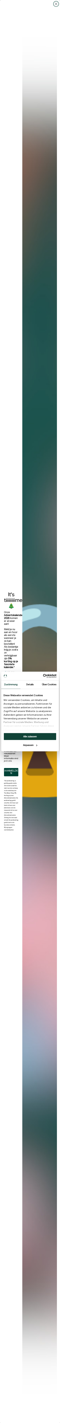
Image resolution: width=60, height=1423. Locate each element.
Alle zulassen (30, 736)
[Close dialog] (56, 4)
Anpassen (28, 745)
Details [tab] (30, 684)
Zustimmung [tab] (11, 684)
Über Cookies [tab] (49, 684)
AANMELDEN (11, 772)
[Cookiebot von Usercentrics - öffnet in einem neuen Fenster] (43, 676)
